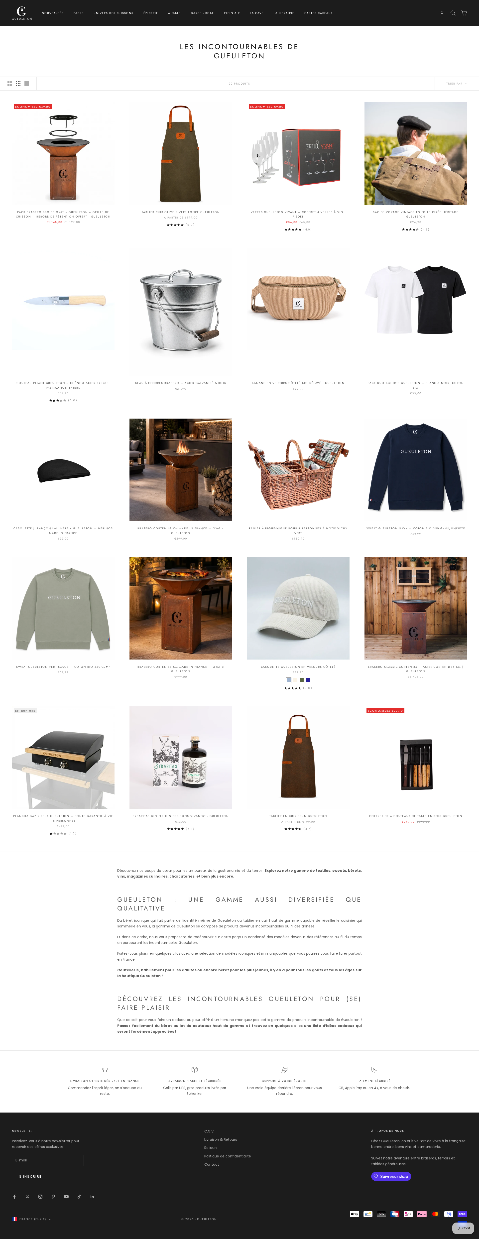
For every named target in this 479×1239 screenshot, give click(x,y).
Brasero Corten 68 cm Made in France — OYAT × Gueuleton (180, 530)
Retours (211, 1147)
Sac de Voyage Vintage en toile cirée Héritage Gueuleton (416, 214)
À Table (174, 13)
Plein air (232, 13)
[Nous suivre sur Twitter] (27, 1196)
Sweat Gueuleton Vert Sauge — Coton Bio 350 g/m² (63, 667)
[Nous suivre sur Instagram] (40, 1196)
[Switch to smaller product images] (18, 83)
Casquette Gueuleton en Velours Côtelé (298, 667)
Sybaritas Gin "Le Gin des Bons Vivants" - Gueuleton (181, 816)
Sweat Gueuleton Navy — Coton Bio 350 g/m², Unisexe (415, 528)
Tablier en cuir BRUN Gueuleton (298, 816)
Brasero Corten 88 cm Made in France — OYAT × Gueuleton (180, 669)
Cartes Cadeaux (318, 13)
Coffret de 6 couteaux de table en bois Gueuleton (415, 816)
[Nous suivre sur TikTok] (79, 1196)
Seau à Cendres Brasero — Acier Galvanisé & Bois (180, 383)
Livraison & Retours (220, 1139)
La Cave (257, 13)
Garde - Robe (202, 13)
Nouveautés (53, 13)
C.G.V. (209, 1131)
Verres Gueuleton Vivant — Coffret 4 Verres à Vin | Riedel (298, 214)
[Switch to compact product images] (26, 83)
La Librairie (284, 13)
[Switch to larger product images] (9, 83)
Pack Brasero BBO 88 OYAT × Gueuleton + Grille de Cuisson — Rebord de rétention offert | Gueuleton (63, 214)
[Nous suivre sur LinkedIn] (92, 1196)
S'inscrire (30, 1176)
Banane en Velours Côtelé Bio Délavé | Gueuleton (298, 383)
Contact (211, 1164)
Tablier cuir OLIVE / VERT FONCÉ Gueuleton (181, 212)
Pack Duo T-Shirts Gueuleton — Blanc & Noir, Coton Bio (416, 385)
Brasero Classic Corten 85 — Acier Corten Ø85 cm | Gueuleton (415, 669)
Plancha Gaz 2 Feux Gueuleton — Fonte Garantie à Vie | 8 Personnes (63, 818)
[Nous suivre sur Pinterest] (53, 1196)
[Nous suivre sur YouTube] (66, 1196)
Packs (79, 13)
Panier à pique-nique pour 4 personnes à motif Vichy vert (298, 530)
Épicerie (150, 13)
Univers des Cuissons (113, 13)
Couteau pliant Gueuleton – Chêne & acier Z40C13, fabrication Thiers (63, 385)
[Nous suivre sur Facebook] (14, 1196)
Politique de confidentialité (227, 1156)
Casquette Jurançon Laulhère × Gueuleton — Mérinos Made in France (63, 530)
